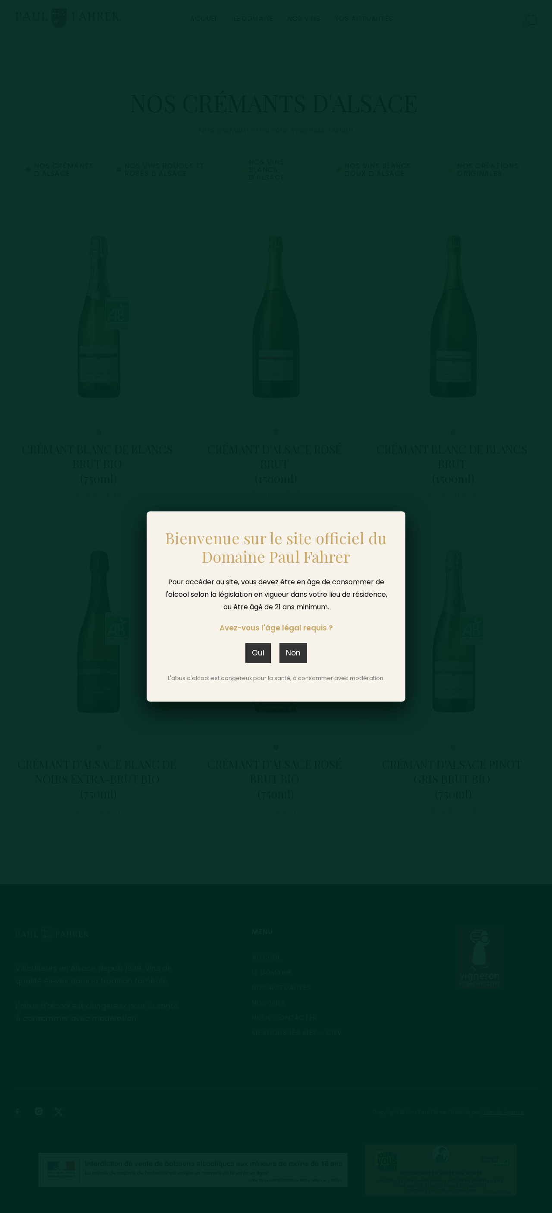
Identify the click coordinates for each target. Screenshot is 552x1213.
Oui (258, 653)
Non (293, 653)
